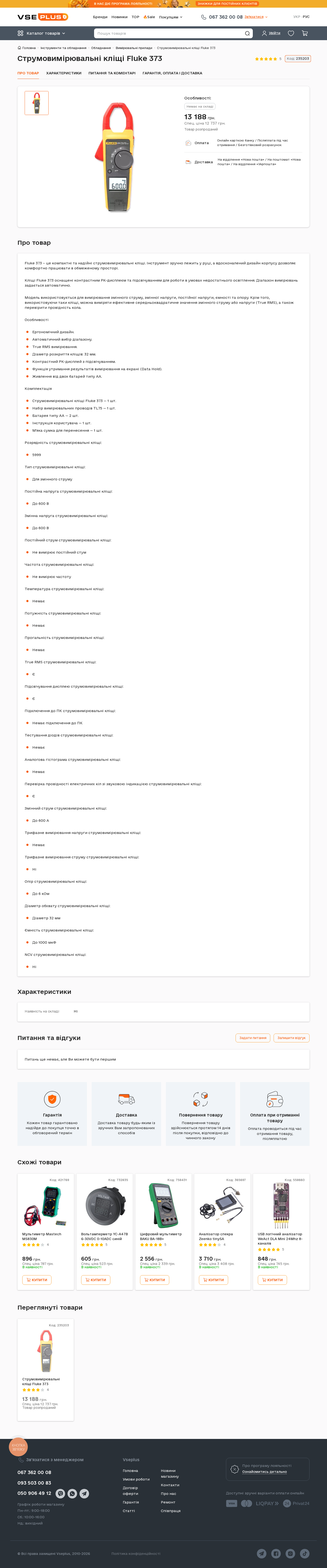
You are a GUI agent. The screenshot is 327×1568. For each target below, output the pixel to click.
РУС (306, 17)
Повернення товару (201, 1115)
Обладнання (101, 47)
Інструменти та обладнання (63, 47)
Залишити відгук (291, 1038)
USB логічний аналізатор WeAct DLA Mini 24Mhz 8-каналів (280, 1238)
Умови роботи (136, 1479)
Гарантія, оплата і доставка (172, 73)
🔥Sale (149, 17)
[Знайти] (247, 33)
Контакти (170, 1485)
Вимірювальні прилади (134, 47)
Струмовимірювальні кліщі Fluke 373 (41, 1381)
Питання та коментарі (112, 73)
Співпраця (170, 1511)
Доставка (204, 162)
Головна (29, 47)
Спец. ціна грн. (204, 123)
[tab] (37, 103)
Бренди (100, 17)
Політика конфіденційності (136, 1554)
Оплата (202, 143)
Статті (129, 1511)
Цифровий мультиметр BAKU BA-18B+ (161, 1236)
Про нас (168, 1494)
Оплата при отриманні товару (275, 1118)
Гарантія (52, 1115)
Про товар (28, 73)
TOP (135, 17)
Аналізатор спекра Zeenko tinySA (216, 1236)
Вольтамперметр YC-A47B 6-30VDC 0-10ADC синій (104, 1236)
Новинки (119, 17)
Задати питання (252, 1038)
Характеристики (63, 73)
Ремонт (168, 1502)
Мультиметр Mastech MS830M (41, 1236)
